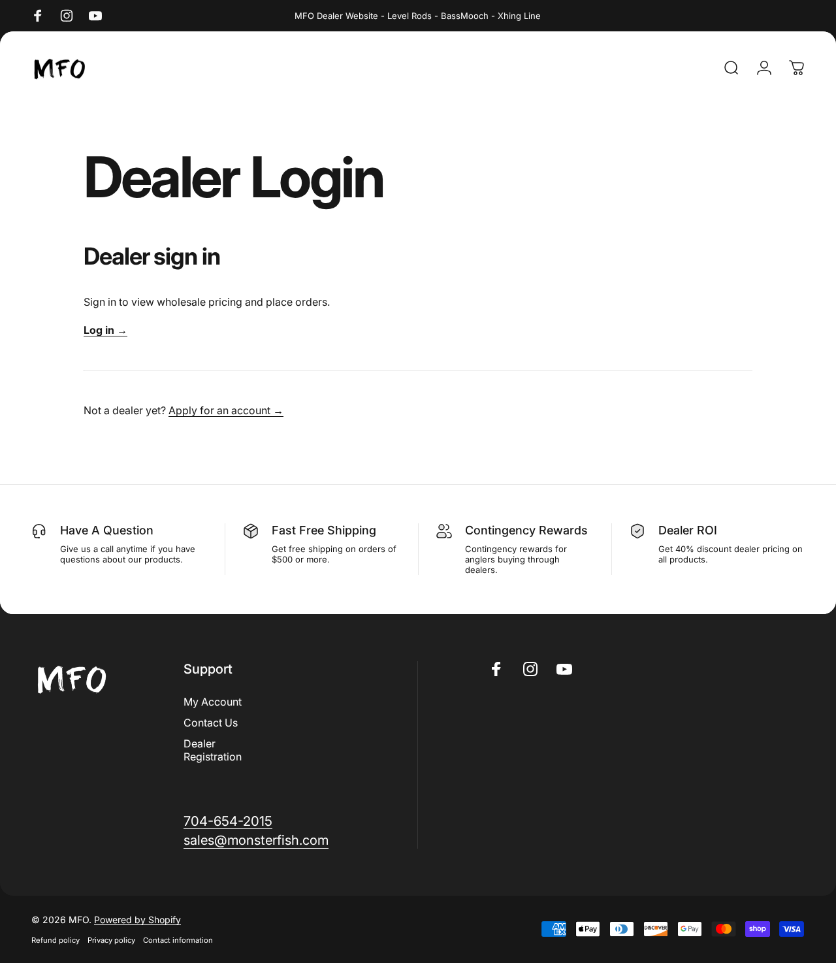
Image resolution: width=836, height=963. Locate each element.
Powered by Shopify (137, 919)
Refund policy (55, 940)
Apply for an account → (226, 410)
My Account (213, 701)
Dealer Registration (213, 750)
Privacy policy (111, 940)
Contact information (178, 940)
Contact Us (211, 722)
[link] (228, 821)
